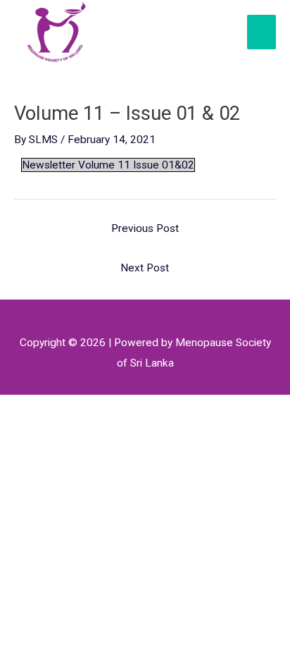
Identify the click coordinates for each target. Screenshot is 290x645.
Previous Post (145, 228)
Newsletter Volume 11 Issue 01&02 (108, 165)
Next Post (144, 268)
